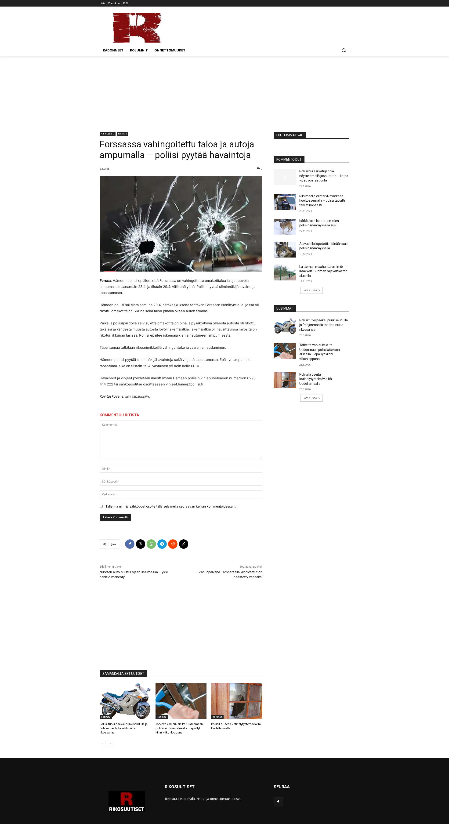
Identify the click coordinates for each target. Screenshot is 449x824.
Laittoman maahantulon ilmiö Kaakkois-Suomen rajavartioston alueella (323, 271)
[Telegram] (162, 544)
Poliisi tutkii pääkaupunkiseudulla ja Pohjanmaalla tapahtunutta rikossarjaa (124, 728)
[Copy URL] (183, 544)
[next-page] (110, 744)
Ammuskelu (107, 133)
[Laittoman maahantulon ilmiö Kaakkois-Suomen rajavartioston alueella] (285, 272)
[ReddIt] (172, 544)
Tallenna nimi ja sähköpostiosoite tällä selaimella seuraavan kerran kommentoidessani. (170, 506)
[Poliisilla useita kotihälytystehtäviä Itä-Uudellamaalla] (236, 701)
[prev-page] (102, 744)
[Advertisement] (224, 91)
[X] (140, 544)
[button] (343, 50)
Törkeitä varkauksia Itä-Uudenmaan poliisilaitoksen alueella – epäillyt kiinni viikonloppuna (179, 728)
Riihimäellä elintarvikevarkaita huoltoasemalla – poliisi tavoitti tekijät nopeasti (322, 200)
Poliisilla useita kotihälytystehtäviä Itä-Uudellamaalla (316, 379)
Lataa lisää (310, 290)
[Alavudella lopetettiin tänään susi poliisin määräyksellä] (285, 250)
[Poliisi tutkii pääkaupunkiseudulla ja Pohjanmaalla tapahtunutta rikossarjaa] (125, 701)
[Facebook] (129, 544)
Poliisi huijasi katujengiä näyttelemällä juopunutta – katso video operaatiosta (323, 175)
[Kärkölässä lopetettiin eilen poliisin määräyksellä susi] (285, 227)
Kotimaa (122, 133)
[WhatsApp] (151, 544)
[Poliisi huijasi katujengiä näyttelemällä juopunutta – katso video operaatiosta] (285, 177)
